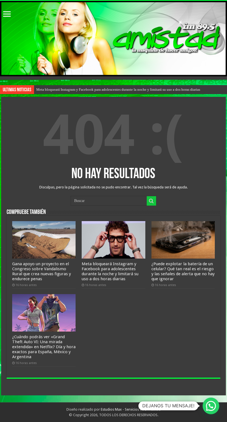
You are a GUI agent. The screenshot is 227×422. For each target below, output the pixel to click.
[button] (211, 406)
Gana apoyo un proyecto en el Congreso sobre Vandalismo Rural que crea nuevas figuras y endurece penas (41, 271)
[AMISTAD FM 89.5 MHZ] (113, 38)
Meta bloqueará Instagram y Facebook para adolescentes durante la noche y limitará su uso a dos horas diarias (118, 89)
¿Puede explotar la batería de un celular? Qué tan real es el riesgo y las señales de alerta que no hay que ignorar (183, 271)
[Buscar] (151, 201)
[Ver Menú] (6, 14)
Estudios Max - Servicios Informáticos (131, 409)
